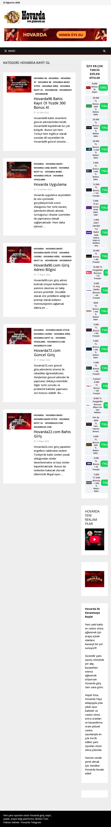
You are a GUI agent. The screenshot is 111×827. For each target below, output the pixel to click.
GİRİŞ (103, 87)
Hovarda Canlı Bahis (45, 167)
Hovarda (54, 78)
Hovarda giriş (50, 86)
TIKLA (105, 106)
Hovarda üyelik (42, 175)
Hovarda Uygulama (50, 184)
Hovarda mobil (53, 171)
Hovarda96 (51, 90)
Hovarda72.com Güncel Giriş (47, 352)
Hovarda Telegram (31, 822)
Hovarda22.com (54, 423)
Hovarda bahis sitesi (45, 252)
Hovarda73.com (42, 345)
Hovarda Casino (43, 333)
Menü (11, 51)
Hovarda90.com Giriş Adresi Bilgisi (51, 267)
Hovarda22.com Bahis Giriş (52, 433)
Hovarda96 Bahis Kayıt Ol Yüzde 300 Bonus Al (50, 103)
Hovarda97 (65, 90)
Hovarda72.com (56, 341)
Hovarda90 (51, 260)
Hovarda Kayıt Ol (44, 337)
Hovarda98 (41, 93)
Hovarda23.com (42, 427)
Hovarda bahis (54, 163)
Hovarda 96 (40, 78)
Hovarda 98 (44, 82)
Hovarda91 (65, 260)
